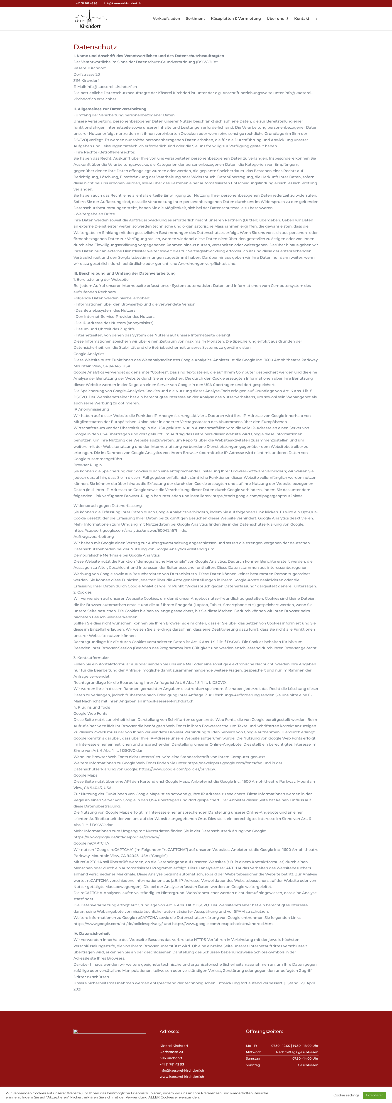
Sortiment (195, 19)
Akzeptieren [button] (374, 1095)
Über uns (275, 19)
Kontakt (301, 19)
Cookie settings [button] (346, 1095)
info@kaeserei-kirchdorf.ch (182, 1070)
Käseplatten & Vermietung (236, 19)
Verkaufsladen (166, 19)
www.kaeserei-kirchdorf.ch (182, 1077)
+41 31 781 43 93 (86, 3)
